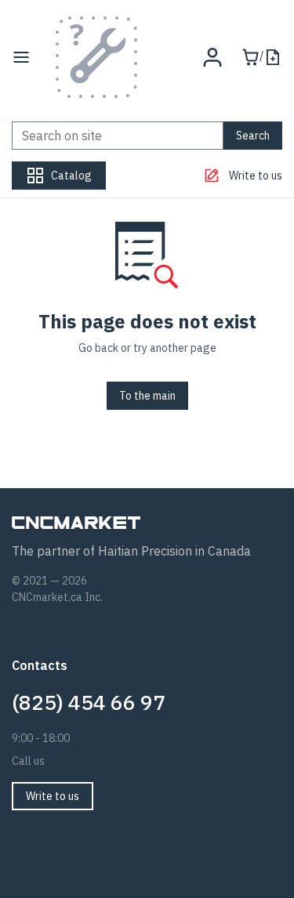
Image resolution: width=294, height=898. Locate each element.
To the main (147, 396)
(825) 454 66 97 (88, 702)
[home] (96, 57)
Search (253, 136)
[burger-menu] (21, 57)
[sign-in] (212, 57)
